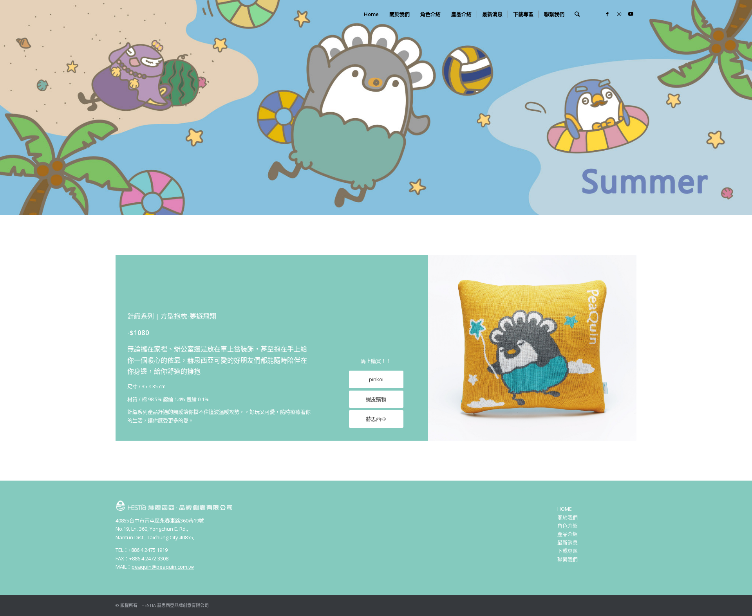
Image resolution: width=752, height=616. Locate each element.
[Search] (577, 14)
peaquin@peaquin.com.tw (163, 566)
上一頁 (445, 348)
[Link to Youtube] (630, 14)
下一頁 (619, 348)
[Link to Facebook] (607, 14)
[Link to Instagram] (619, 14)
